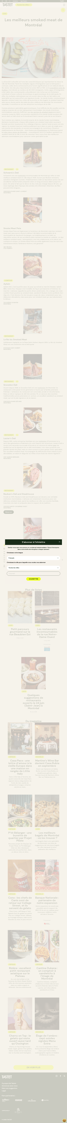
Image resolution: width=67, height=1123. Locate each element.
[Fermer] (59, 542)
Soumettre (33, 579)
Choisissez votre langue (15, 552)
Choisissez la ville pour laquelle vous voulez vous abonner (26, 562)
